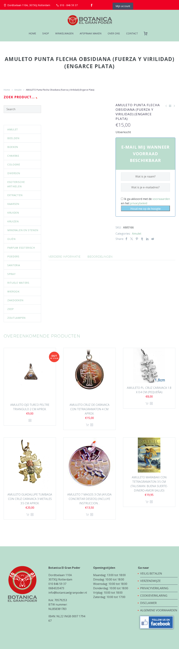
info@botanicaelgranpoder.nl (67, 593)
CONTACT (132, 33)
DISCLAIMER (148, 603)
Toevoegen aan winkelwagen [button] (87, 425)
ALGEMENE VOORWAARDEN (158, 610)
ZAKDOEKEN (15, 300)
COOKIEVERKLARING (153, 595)
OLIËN (11, 239)
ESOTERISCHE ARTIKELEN (16, 184)
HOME (32, 33)
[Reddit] (152, 239)
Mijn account (123, 6)
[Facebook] (91, 5)
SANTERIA (13, 265)
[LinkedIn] (147, 239)
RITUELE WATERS (18, 282)
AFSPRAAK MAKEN (90, 33)
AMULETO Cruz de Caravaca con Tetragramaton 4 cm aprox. (89, 409)
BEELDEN (13, 138)
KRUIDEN (13, 212)
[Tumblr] (142, 239)
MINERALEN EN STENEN (22, 230)
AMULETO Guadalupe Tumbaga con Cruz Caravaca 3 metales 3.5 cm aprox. (30, 499)
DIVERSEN (13, 173)
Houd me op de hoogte (145, 209)
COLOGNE (13, 164)
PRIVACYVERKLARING (154, 588)
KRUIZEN (13, 221)
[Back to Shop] (170, 105)
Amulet (18, 89)
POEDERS (13, 256)
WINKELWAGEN (64, 33)
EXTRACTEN (14, 195)
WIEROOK (13, 291)
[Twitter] (131, 239)
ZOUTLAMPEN (16, 317)
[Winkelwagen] (147, 33)
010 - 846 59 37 (69, 5)
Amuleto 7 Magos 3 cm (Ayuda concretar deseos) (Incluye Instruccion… (89, 499)
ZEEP (10, 309)
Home (7, 89)
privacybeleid (138, 203)
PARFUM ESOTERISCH (21, 247)
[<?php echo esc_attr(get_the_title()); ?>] (29, 420)
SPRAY (11, 274)
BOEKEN (12, 147)
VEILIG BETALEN (151, 573)
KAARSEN (13, 204)
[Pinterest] (136, 239)
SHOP (45, 33)
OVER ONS (114, 33)
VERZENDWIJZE (150, 581)
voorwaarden (161, 199)
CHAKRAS (13, 155)
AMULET (12, 129)
